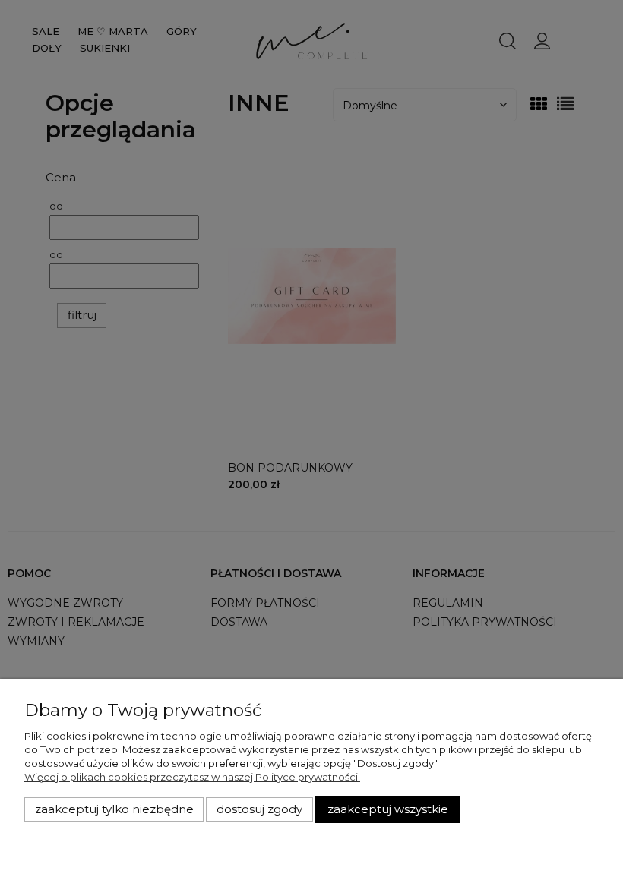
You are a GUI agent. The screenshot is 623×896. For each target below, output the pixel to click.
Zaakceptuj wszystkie (387, 809)
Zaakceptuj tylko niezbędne (114, 809)
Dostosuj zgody (259, 809)
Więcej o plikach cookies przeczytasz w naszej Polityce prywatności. (192, 777)
